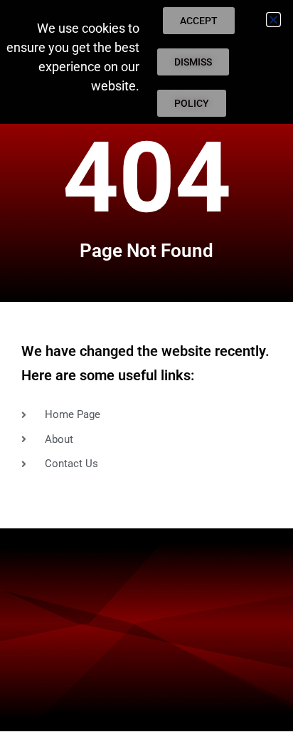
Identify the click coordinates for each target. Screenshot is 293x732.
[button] (273, 19)
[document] (146, 366)
